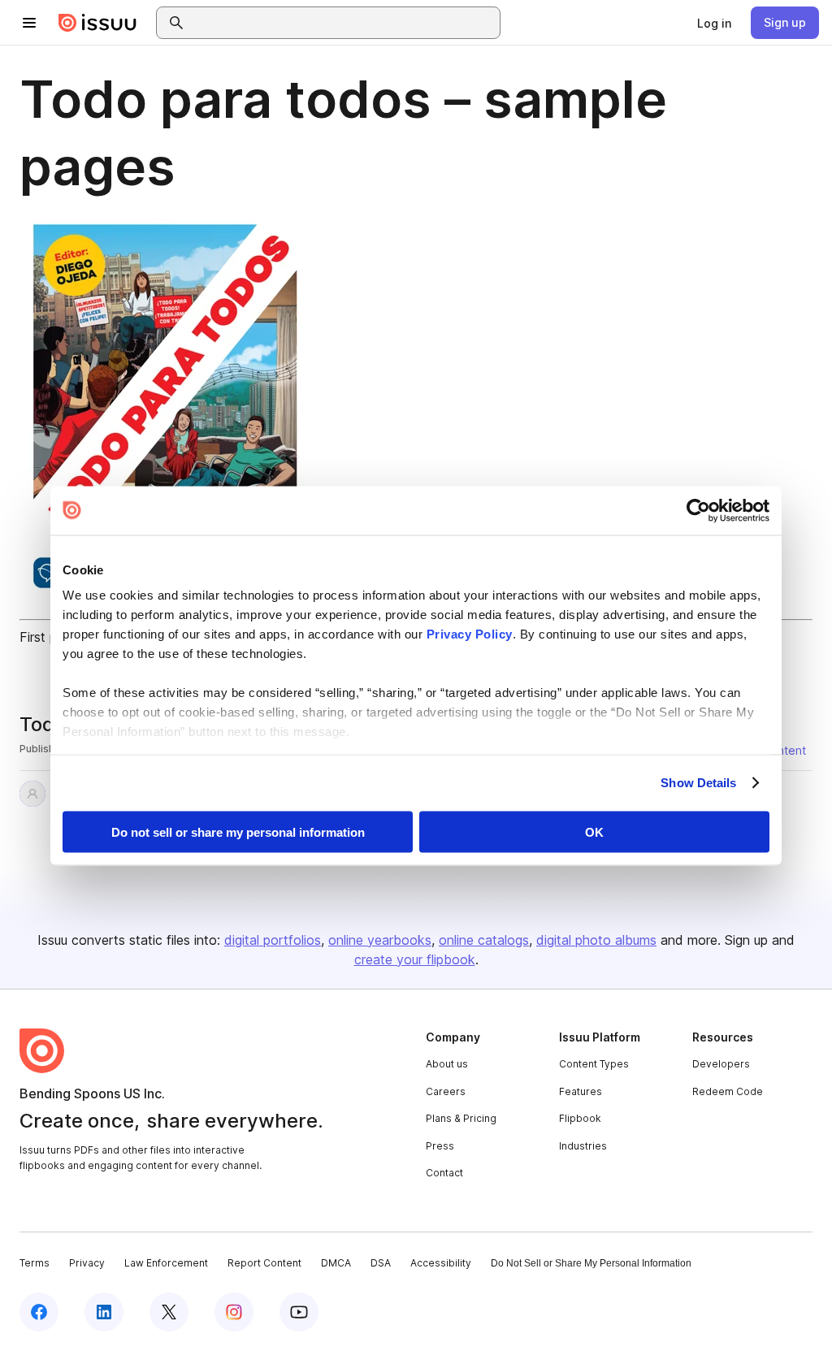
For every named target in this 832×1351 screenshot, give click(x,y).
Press (440, 1146)
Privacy (87, 1263)
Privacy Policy (470, 634)
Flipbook (580, 1118)
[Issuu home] (97, 23)
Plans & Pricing (461, 1118)
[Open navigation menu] (29, 22)
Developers (721, 1064)
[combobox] (343, 22)
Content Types (594, 1064)
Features (580, 1091)
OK (594, 831)
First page (49, 637)
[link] (714, 22)
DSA (380, 1263)
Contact (444, 1173)
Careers (446, 1091)
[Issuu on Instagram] (234, 1312)
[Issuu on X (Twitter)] (169, 1312)
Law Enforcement (166, 1263)
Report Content (264, 1263)
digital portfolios (272, 940)
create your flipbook (414, 959)
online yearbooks (379, 940)
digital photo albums (596, 940)
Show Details (698, 783)
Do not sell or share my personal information (238, 831)
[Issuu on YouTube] (299, 1312)
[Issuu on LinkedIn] (104, 1312)
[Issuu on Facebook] (39, 1312)
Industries (583, 1146)
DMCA (336, 1263)
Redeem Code (727, 1091)
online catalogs (484, 940)
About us (447, 1064)
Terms (35, 1263)
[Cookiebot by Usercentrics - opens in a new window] (698, 510)
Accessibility (440, 1263)
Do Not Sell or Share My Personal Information (591, 1263)
